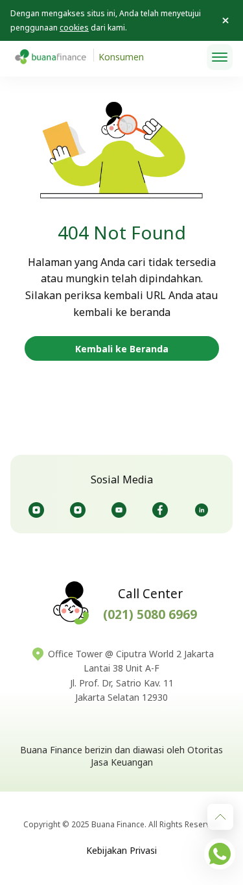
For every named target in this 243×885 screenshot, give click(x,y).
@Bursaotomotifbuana (80, 510)
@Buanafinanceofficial (121, 510)
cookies (74, 27)
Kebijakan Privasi (121, 850)
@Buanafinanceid (39, 510)
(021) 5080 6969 (150, 614)
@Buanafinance (204, 510)
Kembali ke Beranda (121, 349)
